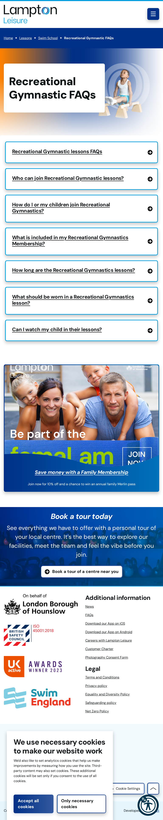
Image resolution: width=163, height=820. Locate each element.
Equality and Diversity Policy (107, 694)
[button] (148, 805)
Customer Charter (99, 649)
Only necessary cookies (77, 803)
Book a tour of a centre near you (85, 571)
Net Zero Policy (97, 711)
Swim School (48, 38)
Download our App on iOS (105, 623)
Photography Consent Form (106, 657)
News (89, 606)
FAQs (89, 615)
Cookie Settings (128, 788)
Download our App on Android (108, 632)
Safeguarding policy (100, 702)
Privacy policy (96, 686)
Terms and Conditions (102, 677)
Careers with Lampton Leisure (108, 640)
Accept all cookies (28, 803)
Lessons (25, 38)
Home (8, 38)
